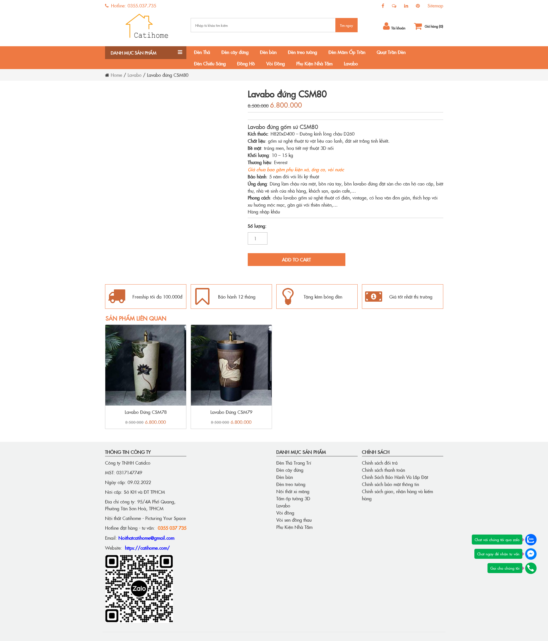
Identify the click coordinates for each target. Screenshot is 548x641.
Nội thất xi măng (292, 491)
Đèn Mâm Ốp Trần (347, 52)
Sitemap (435, 5)
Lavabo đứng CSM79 (231, 412)
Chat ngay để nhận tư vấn (498, 553)
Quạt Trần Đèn (391, 52)
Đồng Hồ (246, 63)
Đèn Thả (202, 52)
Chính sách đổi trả (380, 462)
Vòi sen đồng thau (294, 520)
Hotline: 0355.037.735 (133, 5)
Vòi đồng (285, 512)
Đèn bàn (268, 52)
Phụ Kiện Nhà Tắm (314, 63)
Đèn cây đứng (235, 52)
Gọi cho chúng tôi (504, 568)
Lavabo (351, 63)
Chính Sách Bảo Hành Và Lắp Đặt (395, 477)
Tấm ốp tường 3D (293, 498)
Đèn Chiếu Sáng (210, 63)
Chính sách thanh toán (383, 470)
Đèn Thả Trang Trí (293, 462)
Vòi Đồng (275, 63)
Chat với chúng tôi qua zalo (497, 539)
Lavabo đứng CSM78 (146, 412)
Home (116, 75)
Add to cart (296, 259)
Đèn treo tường (302, 52)
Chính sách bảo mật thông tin (390, 484)
